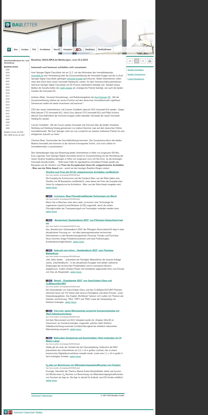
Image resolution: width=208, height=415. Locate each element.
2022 (8, 81)
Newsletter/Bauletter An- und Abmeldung (16, 62)
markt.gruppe (66, 88)
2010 (8, 116)
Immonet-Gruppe (75, 78)
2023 (8, 78)
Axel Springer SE (102, 97)
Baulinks (39, 412)
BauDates (90, 49)
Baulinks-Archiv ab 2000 (13, 132)
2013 (8, 108)
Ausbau (24, 49)
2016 (8, 99)
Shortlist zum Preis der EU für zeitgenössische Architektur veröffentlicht (82, 172)
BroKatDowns (104, 49)
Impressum (36, 395)
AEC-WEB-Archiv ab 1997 (14, 135)
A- (143, 61)
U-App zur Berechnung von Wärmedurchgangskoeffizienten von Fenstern (83, 365)
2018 (8, 93)
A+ (130, 61)
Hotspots (67, 49)
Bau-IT (57, 49)
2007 (8, 125)
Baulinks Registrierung (136, 74)
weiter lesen (51, 187)
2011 (7, 114)
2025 (8, 73)
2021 (8, 84)
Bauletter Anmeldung (136, 70)
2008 (8, 122)
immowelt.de (37, 75)
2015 (8, 102)
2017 (8, 96)
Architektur (45, 49)
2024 (8, 76)
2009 (8, 119)
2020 (8, 87)
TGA (34, 49)
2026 (8, 70)
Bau (16, 49)
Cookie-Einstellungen (136, 79)
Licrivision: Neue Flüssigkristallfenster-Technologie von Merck (85, 196)
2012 (8, 111)
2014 (8, 105)
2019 (8, 90)
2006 (8, 128)
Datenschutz (47, 395)
